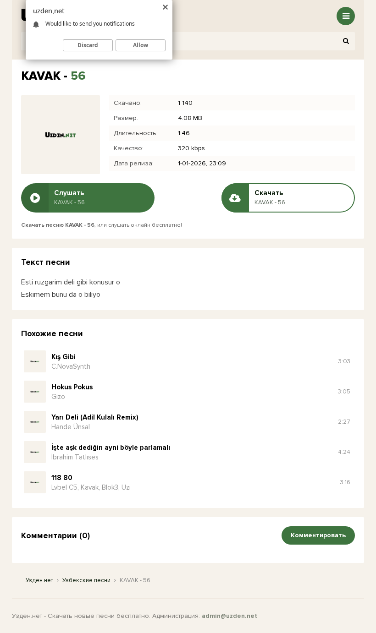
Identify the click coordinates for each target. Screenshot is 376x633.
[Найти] (346, 41)
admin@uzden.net (229, 616)
